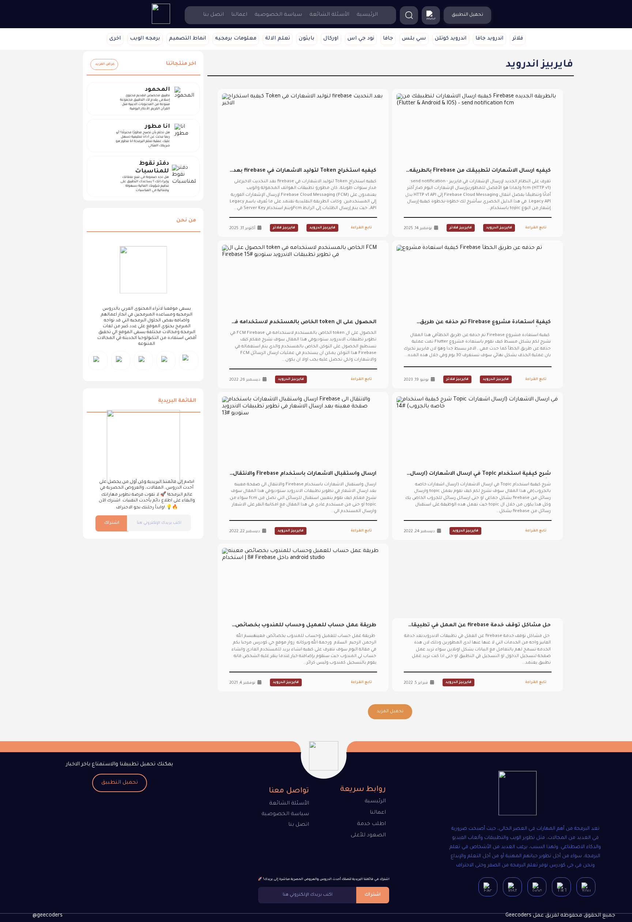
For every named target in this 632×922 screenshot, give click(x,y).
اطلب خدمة (371, 824)
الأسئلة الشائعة (329, 15)
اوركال (331, 39)
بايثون (307, 39)
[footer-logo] (517, 795)
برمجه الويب (145, 39)
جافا (388, 39)
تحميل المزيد (390, 711)
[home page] (161, 23)
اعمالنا (239, 15)
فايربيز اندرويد (499, 228)
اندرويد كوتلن (451, 39)
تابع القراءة (535, 228)
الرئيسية (367, 15)
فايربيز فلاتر (460, 228)
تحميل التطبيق (119, 783)
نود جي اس (360, 39)
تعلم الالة (277, 39)
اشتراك (111, 523)
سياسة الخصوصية (278, 15)
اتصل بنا (213, 15)
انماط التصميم (187, 39)
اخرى (115, 39)
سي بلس (414, 39)
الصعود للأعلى (368, 836)
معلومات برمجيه (235, 39)
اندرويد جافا (489, 39)
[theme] (431, 15)
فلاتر (517, 39)
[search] (409, 15)
